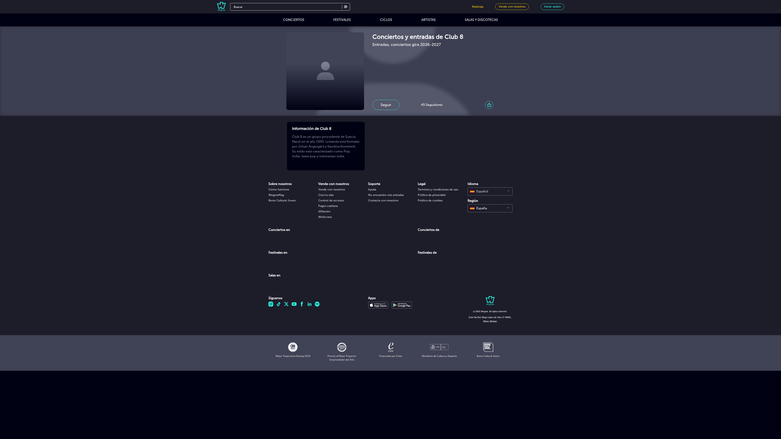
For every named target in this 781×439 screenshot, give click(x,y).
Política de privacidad (431, 195)
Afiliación (324, 211)
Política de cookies (430, 200)
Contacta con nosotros (383, 200)
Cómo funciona (278, 189)
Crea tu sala (326, 195)
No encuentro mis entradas (386, 195)
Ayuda (372, 189)
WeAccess (325, 217)
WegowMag (276, 195)
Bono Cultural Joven (282, 200)
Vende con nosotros (331, 189)
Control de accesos (331, 200)
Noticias (477, 7)
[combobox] (490, 191)
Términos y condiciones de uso (438, 189)
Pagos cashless (328, 206)
